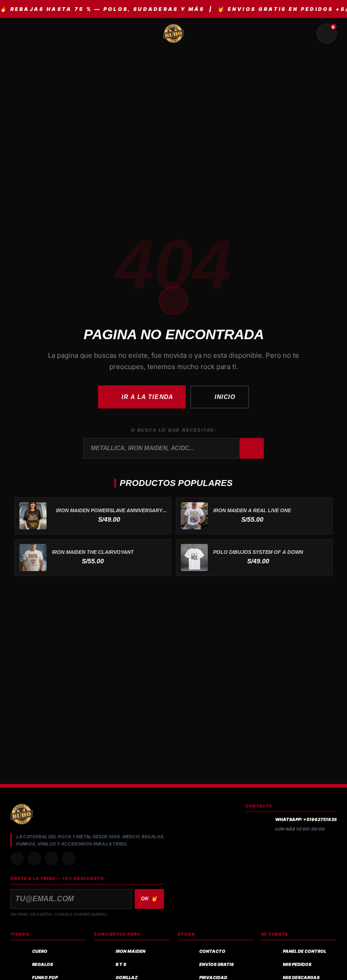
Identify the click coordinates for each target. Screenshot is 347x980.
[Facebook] (51, 858)
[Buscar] (251, 448)
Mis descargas (301, 977)
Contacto (212, 951)
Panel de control (304, 951)
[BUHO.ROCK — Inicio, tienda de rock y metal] (173, 33)
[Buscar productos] (305, 33)
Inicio (225, 397)
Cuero (39, 951)
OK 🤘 (149, 898)
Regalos (42, 964)
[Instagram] (17, 858)
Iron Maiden (130, 951)
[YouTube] (68, 858)
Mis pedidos (297, 964)
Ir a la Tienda (147, 397)
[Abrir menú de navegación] (20, 33)
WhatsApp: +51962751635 (306, 819)
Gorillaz (127, 977)
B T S (121, 964)
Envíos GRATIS (216, 964)
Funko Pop (45, 977)
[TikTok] (34, 858)
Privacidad (213, 977)
